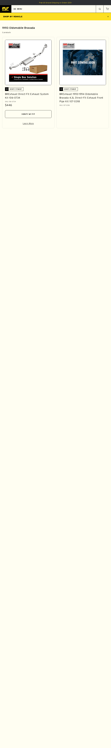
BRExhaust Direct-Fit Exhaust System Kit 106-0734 (27, 96)
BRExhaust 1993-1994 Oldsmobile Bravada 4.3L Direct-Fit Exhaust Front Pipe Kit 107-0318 (81, 98)
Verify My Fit (28, 114)
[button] (107, 9)
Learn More (37, 123)
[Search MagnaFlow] (99, 9)
